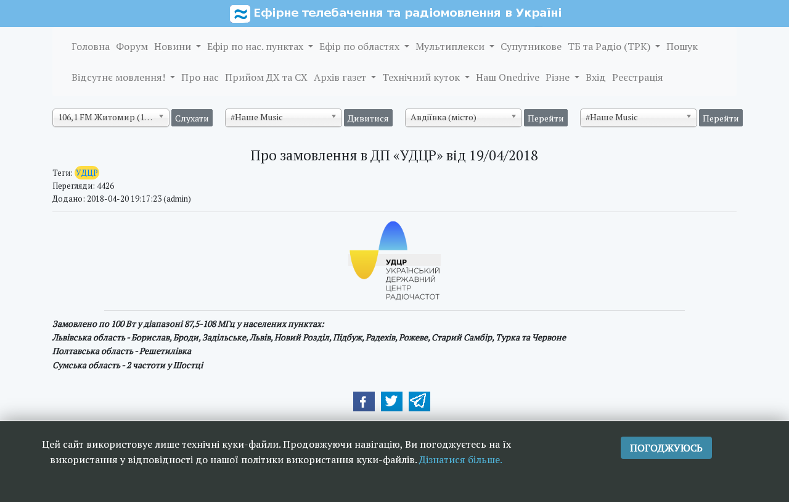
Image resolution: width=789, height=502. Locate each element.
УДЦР (87, 172)
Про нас (200, 77)
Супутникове (531, 46)
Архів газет (341, 77)
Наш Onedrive (507, 77)
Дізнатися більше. (460, 459)
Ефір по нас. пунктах (256, 46)
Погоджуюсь (666, 448)
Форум (132, 46)
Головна (91, 46)
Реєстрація (637, 77)
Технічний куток (422, 77)
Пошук (682, 46)
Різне (559, 77)
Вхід (596, 77)
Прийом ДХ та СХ (266, 77)
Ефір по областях (360, 46)
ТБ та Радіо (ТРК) (610, 46)
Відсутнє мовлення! (120, 77)
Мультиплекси (451, 46)
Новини (174, 46)
